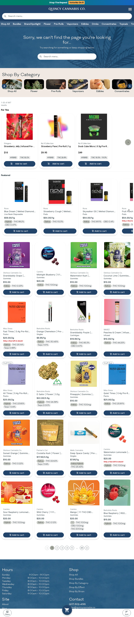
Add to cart (22, 231)
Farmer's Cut (42, 450)
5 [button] (72, 548)
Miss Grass (7, 328)
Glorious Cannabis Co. (12, 273)
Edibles (100, 91)
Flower (34, 91)
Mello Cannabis (76, 450)
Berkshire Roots (43, 328)
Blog (4, 608)
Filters (7, 614)
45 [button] (82, 548)
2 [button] (57, 548)
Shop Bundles (76, 579)
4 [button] (67, 548)
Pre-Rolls (56, 91)
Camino (40, 272)
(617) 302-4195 (77, 604)
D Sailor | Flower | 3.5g (48, 394)
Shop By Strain (76, 591)
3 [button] (62, 548)
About (5, 604)
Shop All (12, 91)
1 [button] (52, 548)
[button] (130, 9)
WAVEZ (107, 329)
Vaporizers (78, 91)
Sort (126, 614)
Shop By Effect (77, 587)
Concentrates (122, 91)
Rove (6, 208)
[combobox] (69, 16)
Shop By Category (78, 583)
